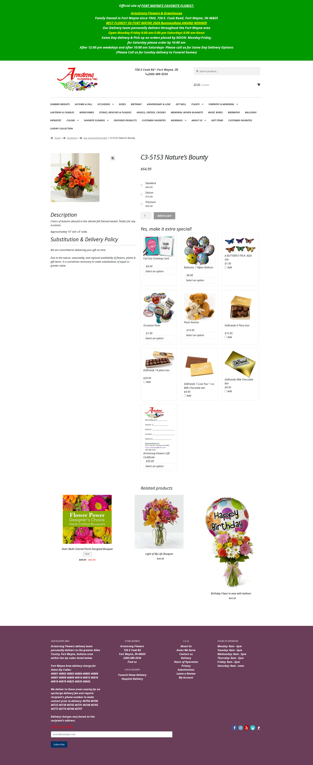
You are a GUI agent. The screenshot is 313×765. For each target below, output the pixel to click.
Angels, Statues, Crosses (151, 112)
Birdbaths (234, 112)
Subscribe (59, 744)
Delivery (186, 658)
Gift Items (217, 120)
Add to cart (164, 216)
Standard (150, 183)
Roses (122, 104)
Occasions (103, 104)
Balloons (250, 112)
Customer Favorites (154, 120)
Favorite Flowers (94, 120)
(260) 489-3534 (132, 658)
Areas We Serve (186, 650)
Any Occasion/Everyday (95, 137)
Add (229, 267)
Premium (150, 202)
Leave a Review (186, 673)
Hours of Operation (186, 662)
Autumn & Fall (83, 104)
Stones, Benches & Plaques (115, 112)
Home (57, 137)
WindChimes (86, 112)
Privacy (186, 666)
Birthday (136, 104)
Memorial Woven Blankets (187, 112)
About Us (197, 120)
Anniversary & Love (159, 104)
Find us (132, 662)
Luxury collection (61, 128)
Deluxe (149, 192)
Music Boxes (215, 112)
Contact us (186, 654)
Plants (195, 104)
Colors (71, 120)
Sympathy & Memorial (221, 104)
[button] (112, 158)
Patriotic (55, 120)
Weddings (177, 120)
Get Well (181, 104)
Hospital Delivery (132, 679)
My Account (186, 677)
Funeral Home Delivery (132, 675)
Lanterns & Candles (62, 112)
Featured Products (125, 120)
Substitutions (186, 669)
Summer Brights (60, 104)
